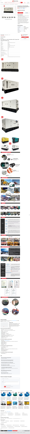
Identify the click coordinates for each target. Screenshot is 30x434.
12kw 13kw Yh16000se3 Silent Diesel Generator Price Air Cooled (26, 407)
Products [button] (6, 2)
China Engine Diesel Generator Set (10, 426)
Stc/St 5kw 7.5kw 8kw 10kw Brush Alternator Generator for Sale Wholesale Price (26, 398)
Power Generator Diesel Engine (17, 426)
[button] (2, 2)
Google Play (5, 430)
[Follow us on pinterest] (28, 430)
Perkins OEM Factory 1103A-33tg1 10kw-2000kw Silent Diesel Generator (3, 407)
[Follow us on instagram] (26, 430)
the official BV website (14, 320)
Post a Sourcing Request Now (7, 387)
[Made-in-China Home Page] (15, 1)
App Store (2, 430)
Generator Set (8, 340)
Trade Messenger (10, 430)
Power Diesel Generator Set (3, 426)
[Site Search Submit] (22, 2)
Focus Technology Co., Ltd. (11, 432)
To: (3, 380)
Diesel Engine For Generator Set (24, 426)
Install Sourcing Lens (15, 430)
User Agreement (18, 432)
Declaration (21, 432)
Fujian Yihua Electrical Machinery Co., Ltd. (22, 7)
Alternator (5, 340)
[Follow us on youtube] (27, 430)
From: (3, 378)
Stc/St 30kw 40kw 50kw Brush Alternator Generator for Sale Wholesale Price (14, 398)
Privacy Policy (24, 432)
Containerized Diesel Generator (4, 422)
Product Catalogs (8, 411)
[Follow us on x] (25, 430)
